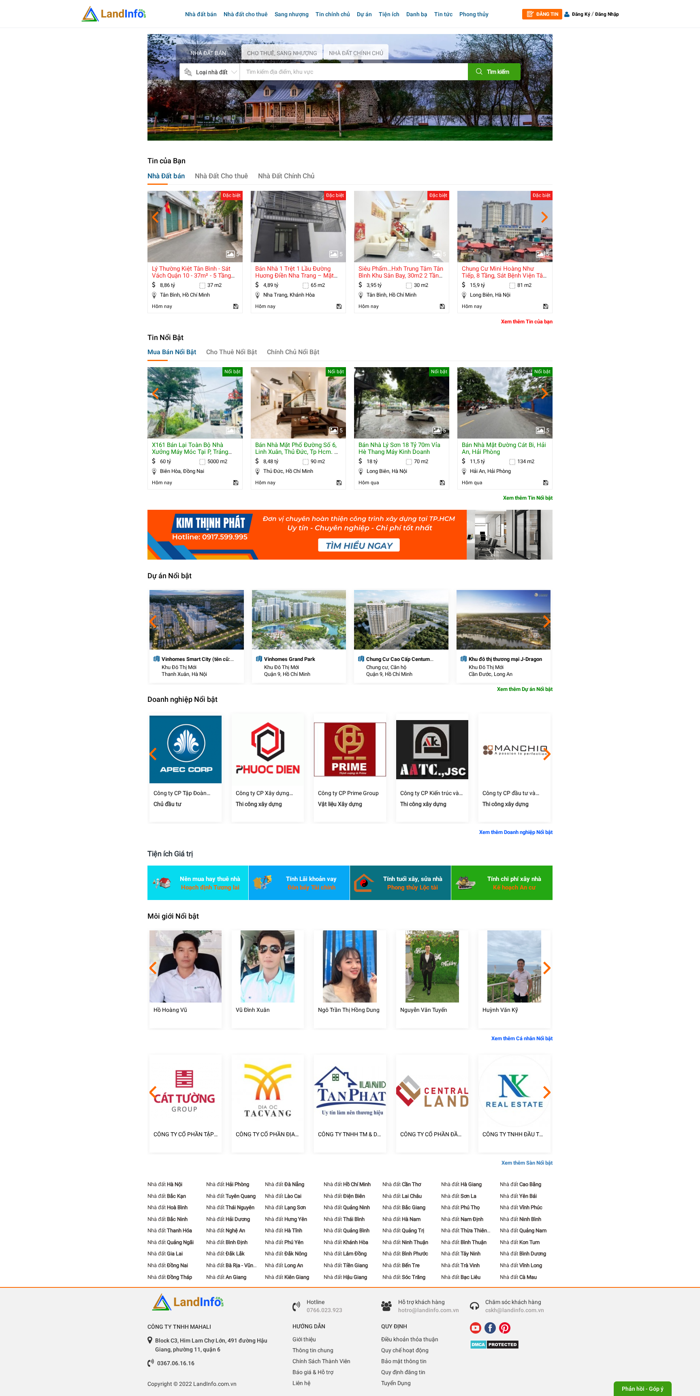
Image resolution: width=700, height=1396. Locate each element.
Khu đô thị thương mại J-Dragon (505, 659)
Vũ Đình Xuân (253, 1010)
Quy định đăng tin (403, 1372)
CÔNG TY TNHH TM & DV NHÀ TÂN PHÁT (349, 1134)
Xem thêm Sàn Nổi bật (527, 1163)
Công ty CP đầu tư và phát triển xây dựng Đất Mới (512, 793)
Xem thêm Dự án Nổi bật (525, 689)
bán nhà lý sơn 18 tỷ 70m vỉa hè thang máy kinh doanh (399, 448)
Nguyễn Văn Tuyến (423, 1010)
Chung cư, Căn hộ (386, 667)
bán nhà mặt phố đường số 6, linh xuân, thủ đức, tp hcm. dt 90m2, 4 (297, 451)
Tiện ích (389, 14)
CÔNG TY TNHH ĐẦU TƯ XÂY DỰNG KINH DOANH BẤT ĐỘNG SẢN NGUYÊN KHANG (513, 1134)
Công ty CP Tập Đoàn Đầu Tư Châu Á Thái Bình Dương (185, 793)
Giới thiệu (304, 1339)
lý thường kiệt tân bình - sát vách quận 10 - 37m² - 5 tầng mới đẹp (191, 275)
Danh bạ (416, 14)
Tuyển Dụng (396, 1383)
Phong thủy (474, 14)
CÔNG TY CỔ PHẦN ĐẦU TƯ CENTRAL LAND (430, 1134)
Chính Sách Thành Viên (321, 1361)
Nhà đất (164, 1184)
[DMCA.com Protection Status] (508, 1344)
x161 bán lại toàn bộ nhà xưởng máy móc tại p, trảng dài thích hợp (190, 451)
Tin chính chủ (333, 14)
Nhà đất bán (201, 14)
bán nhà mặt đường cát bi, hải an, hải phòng (504, 448)
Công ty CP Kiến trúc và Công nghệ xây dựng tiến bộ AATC (431, 793)
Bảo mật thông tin (404, 1361)
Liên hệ (301, 1383)
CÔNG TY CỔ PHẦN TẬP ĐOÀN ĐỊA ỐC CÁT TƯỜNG (184, 1134)
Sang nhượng (292, 14)
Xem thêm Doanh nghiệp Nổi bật (516, 832)
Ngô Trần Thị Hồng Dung (349, 1010)
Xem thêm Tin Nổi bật (528, 498)
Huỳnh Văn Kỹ (500, 1010)
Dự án (364, 14)
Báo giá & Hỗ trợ (312, 1372)
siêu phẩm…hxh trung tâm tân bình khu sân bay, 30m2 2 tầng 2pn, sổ (401, 275)
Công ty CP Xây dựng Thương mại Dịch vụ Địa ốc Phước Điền (265, 793)
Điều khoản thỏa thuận (409, 1339)
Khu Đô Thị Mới (179, 667)
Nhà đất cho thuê (246, 14)
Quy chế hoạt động (405, 1350)
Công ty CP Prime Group (348, 793)
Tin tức (443, 14)
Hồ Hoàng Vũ (170, 1010)
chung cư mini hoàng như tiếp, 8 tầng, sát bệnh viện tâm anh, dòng (505, 275)
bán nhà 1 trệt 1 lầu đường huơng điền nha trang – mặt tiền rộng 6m (294, 275)
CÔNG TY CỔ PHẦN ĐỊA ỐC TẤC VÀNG (265, 1134)
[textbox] (341, 71)
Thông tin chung (312, 1350)
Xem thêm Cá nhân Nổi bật (522, 1038)
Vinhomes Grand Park (289, 659)
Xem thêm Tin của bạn (527, 322)
